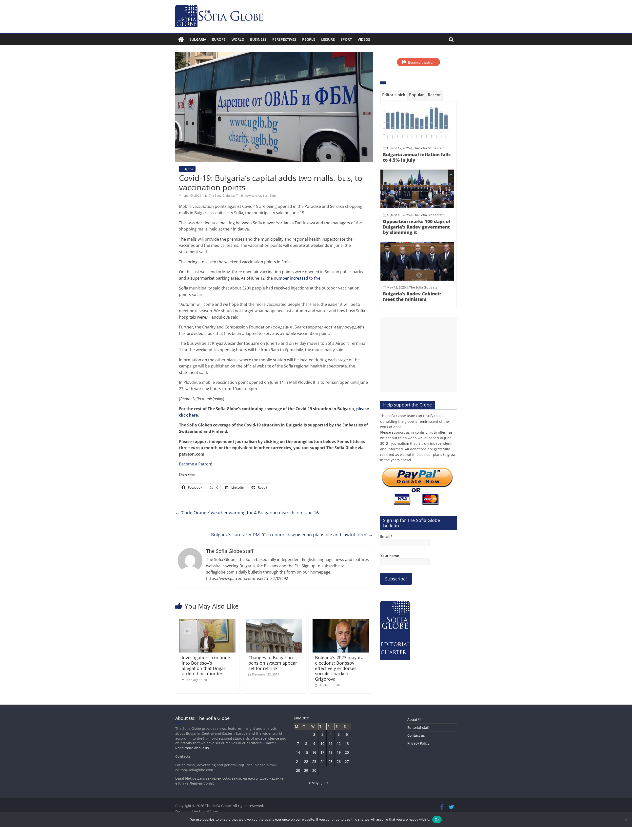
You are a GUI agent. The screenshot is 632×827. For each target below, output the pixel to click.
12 (339, 743)
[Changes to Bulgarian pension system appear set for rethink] (274, 621)
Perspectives (284, 39)
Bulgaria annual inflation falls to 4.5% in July (417, 157)
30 (314, 770)
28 (298, 770)
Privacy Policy (418, 743)
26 (339, 761)
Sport (346, 39)
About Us (414, 719)
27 (347, 761)
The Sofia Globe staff (223, 195)
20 (347, 752)
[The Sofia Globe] (180, 39)
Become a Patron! (195, 464)
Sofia (273, 195)
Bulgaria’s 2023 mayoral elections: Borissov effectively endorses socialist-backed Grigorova (340, 668)
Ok (437, 819)
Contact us (416, 735)
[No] (625, 819)
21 (298, 761)
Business (258, 39)
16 (314, 752)
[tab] (393, 95)
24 (322, 761)
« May (313, 782)
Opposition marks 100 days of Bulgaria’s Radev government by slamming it (416, 226)
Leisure (328, 39)
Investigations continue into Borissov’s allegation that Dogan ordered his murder (206, 665)
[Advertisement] (418, 354)
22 (306, 761)
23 (314, 761)
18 (331, 752)
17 (322, 752)
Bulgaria (197, 39)
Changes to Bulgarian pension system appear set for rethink (272, 662)
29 (306, 770)
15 (306, 752)
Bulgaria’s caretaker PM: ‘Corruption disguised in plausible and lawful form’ (292, 535)
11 (331, 743)
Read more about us (192, 748)
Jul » (324, 782)
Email (386, 536)
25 (331, 761)
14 (298, 752)
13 (347, 743)
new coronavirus (256, 195)
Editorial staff (418, 727)
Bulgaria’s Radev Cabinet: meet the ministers (412, 296)
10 (322, 743)
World (238, 39)
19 (339, 752)
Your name (389, 555)
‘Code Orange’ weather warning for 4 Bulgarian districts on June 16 (247, 513)
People (308, 39)
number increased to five (297, 278)
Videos (364, 39)
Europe (219, 39)
